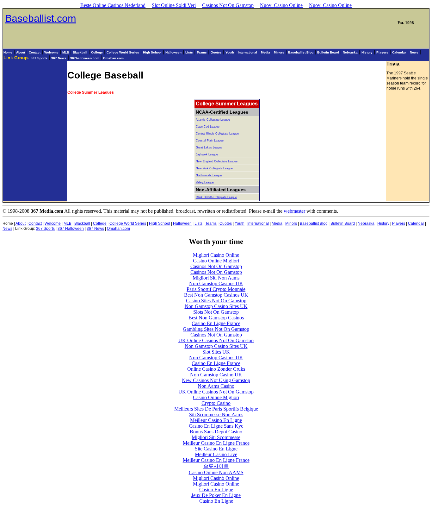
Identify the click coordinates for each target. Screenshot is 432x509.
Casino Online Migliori (216, 260)
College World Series (123, 52)
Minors (279, 52)
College (97, 52)
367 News (58, 58)
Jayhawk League (207, 154)
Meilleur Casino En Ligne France (216, 443)
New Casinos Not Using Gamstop (216, 380)
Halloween (173, 52)
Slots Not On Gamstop (216, 312)
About (20, 52)
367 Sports (39, 58)
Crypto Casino (216, 403)
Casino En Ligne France (216, 323)
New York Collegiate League (214, 168)
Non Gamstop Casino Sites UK (216, 306)
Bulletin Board (328, 52)
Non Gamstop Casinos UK (216, 283)
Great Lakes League (209, 147)
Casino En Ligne (216, 489)
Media (265, 52)
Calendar (399, 52)
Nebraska (350, 52)
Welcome (51, 52)
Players (382, 52)
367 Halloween (71, 228)
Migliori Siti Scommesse (216, 437)
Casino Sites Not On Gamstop (216, 300)
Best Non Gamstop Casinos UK (216, 295)
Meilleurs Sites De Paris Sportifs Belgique (216, 409)
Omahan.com (113, 58)
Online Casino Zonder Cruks (216, 369)
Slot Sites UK (216, 352)
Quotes (216, 52)
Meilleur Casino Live (216, 454)
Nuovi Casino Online (281, 5)
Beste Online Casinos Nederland (112, 5)
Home (7, 52)
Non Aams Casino (216, 386)
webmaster (294, 211)
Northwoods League (209, 175)
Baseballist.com (40, 18)
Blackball (80, 52)
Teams (202, 52)
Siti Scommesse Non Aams (216, 414)
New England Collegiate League (217, 161)
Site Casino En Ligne (216, 448)
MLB (65, 52)
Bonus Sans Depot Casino (216, 431)
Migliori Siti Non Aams (216, 277)
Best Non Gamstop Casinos (216, 317)
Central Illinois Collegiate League (217, 133)
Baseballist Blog (300, 52)
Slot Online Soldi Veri (174, 5)
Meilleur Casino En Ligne (216, 420)
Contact (34, 52)
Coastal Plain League (210, 140)
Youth (229, 52)
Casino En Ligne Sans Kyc (216, 426)
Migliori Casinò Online (216, 478)
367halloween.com (84, 58)
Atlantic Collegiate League (213, 119)
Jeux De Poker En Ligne (216, 495)
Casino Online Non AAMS (216, 472)
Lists (189, 52)
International (247, 52)
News (414, 52)
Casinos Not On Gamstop (228, 5)
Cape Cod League (207, 126)
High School (152, 52)
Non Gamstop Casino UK (216, 374)
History (367, 52)
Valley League (205, 182)
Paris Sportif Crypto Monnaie (216, 289)
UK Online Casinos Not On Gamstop (216, 340)
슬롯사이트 (216, 466)
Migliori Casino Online (216, 255)
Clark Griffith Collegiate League (216, 197)
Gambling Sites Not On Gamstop (216, 329)
